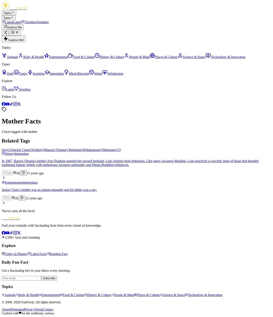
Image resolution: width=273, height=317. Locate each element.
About (6, 309)
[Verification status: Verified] (23, 173)
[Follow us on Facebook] (4, 105)
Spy (7, 150)
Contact (48, 309)
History (10, 154)
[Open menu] (15, 32)
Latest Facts (38, 254)
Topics (7, 13)
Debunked (17, 309)
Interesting (22, 154)
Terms (39, 309)
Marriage (112, 150)
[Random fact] (5, 33)
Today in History (16, 254)
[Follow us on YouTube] (7, 105)
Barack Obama (57, 150)
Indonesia (94, 150)
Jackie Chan (23, 150)
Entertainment (14, 182)
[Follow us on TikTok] (11, 105)
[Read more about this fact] (4, 179)
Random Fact (58, 254)
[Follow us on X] (19, 105)
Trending (24, 89)
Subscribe (49, 278)
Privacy (29, 309)
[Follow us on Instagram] (15, 105)
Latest (10, 89)
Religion (77, 150)
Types (7, 17)
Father (39, 150)
